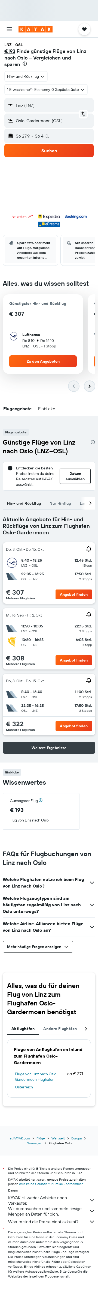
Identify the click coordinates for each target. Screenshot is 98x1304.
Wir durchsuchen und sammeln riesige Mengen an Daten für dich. (45, 1211)
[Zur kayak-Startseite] (36, 29)
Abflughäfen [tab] (23, 1028)
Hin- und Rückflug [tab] (24, 503)
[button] (9, 29)
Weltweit (58, 1138)
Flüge (40, 1138)
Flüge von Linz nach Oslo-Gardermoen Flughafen (36, 1076)
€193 (9, 51)
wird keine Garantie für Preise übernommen (51, 1184)
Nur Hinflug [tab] (60, 503)
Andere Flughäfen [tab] (60, 1028)
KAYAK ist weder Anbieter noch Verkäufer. (37, 1200)
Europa (76, 1138)
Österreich (24, 1087)
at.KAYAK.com (20, 1138)
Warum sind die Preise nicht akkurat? (43, 1221)
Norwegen (34, 1143)
